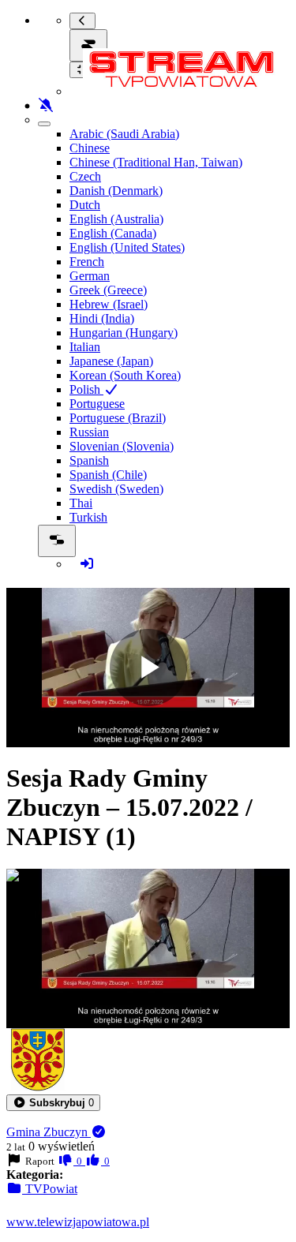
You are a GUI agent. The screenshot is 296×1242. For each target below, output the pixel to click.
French (86, 261)
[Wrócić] (82, 21)
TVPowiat (49, 1188)
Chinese (89, 148)
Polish (86, 389)
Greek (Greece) (108, 290)
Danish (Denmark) (116, 190)
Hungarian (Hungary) (123, 332)
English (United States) (127, 247)
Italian (84, 347)
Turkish (88, 517)
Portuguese (97, 403)
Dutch (84, 204)
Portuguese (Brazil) (117, 418)
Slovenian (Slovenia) (121, 446)
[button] (53, 1102)
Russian (89, 432)
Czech (85, 176)
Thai (80, 503)
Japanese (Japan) (111, 361)
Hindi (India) (101, 318)
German (89, 275)
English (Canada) (112, 233)
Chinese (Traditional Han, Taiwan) (155, 162)
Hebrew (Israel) (108, 304)
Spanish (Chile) (108, 474)
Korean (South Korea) (125, 375)
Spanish (89, 460)
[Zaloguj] (86, 563)
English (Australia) (116, 219)
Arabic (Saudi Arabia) (124, 133)
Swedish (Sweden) (116, 489)
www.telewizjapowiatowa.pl (77, 1222)
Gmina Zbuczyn (48, 1132)
